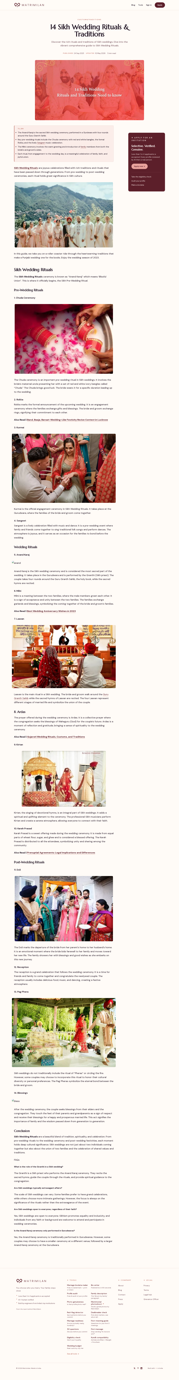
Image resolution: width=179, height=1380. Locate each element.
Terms (146, 1290)
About (121, 1285)
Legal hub (148, 1294)
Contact (121, 1294)
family (83, 147)
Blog (133, 5)
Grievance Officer (151, 1299)
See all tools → (73, 1354)
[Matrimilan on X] (134, 1368)
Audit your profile (138, 181)
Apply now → (139, 166)
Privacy (147, 1285)
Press (120, 1299)
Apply (159, 5)
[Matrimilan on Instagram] (138, 1368)
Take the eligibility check (141, 177)
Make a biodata (137, 185)
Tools (140, 5)
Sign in (149, 5)
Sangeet (41, 142)
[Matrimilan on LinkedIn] (141, 1368)
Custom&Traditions (89, 20)
